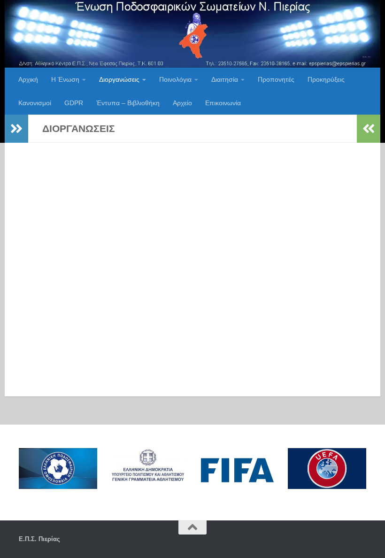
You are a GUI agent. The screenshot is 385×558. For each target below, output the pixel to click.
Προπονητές (276, 79)
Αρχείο (182, 103)
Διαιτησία (224, 79)
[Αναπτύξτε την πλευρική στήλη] (16, 129)
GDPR (73, 103)
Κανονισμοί (34, 103)
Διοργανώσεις (119, 79)
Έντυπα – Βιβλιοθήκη (128, 103)
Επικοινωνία (223, 103)
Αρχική (28, 79)
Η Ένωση (65, 79)
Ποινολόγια (175, 79)
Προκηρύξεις (326, 79)
